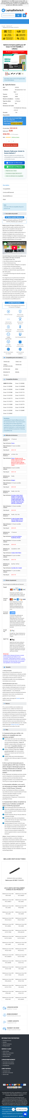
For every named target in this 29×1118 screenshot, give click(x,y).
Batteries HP (9, 26)
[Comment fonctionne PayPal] (23, 1085)
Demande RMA (6, 1056)
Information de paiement (8, 1063)
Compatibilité (6, 188)
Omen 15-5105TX (19, 398)
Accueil (3, 26)
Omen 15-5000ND (19, 383)
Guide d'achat (6, 1051)
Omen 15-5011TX (19, 392)
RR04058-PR (6, 372)
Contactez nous (6, 1071)
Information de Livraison (8, 1062)
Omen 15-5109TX (7, 401)
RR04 (16, 369)
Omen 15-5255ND (7, 410)
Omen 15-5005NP (19, 389)
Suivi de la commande (8, 1072)
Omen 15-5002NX (7, 389)
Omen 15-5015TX (19, 395)
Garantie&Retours (8, 196)
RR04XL (17, 372)
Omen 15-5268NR (19, 410)
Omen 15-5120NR (7, 404)
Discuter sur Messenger (16, 162)
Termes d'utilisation (7, 1044)
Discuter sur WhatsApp (15, 167)
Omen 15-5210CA (7, 407)
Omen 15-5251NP (19, 407)
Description (6, 185)
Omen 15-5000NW (20, 386)
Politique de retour (15, 724)
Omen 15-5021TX (7, 398)
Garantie (18, 698)
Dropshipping (6, 1065)
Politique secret (6, 1045)
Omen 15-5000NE (7, 386)
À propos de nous (7, 1040)
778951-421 (18, 361)
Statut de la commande (8, 1053)
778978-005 (18, 364)
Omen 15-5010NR (7, 392)
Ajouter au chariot (11, 145)
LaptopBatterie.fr (15, 10)
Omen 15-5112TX (19, 401)
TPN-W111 (6, 375)
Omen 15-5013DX (7, 395)
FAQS (4, 199)
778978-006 (6, 361)
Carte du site (5, 1074)
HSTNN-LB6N (6, 369)
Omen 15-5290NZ (7, 413)
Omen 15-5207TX (19, 404)
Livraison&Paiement (8, 192)
